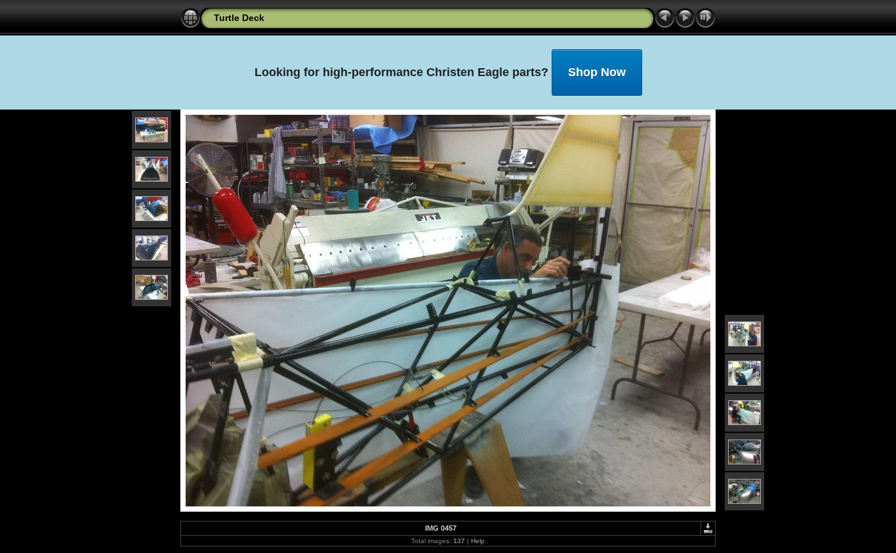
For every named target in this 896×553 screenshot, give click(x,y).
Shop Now (597, 72)
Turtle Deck (239, 17)
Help (478, 540)
